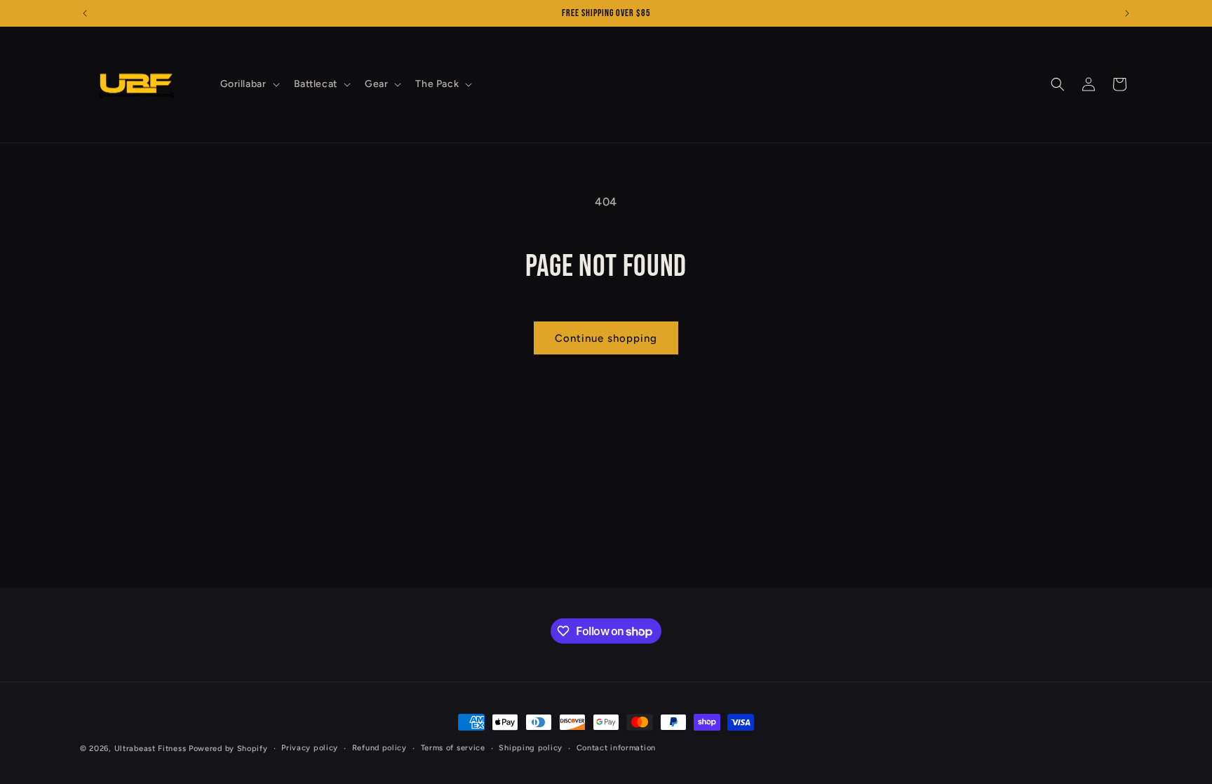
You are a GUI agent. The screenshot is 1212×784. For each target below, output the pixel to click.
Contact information (616, 747)
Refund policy (379, 747)
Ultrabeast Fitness (150, 748)
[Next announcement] (1127, 13)
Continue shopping (606, 338)
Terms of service (453, 747)
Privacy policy (309, 747)
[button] (248, 84)
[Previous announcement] (84, 13)
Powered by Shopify (228, 748)
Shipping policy (531, 747)
